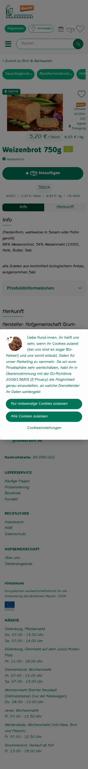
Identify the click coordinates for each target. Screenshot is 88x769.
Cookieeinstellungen (44, 428)
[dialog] (44, 384)
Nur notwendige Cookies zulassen (39, 404)
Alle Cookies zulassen (29, 417)
